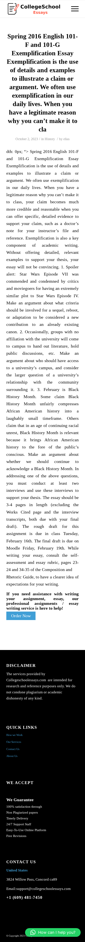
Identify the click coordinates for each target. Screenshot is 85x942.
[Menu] (73, 9)
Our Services (13, 741)
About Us (11, 756)
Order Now (21, 616)
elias (66, 139)
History (50, 139)
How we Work (14, 735)
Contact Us (12, 749)
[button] (53, 932)
